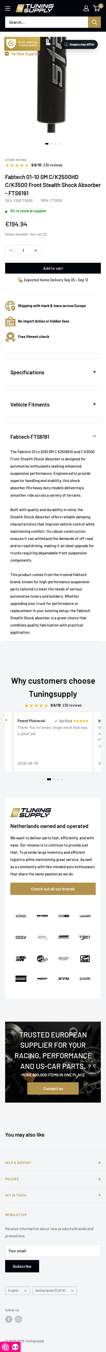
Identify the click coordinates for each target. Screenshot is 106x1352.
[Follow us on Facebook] (8, 1319)
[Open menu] (7, 8)
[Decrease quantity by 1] (10, 250)
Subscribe (22, 1266)
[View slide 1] (46, 144)
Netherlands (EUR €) (50, 1290)
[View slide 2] (51, 144)
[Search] (94, 22)
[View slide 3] (56, 144)
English (13, 1290)
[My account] (86, 8)
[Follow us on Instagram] (18, 1319)
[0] (96, 8)
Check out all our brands (53, 888)
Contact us (53, 1088)
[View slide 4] (60, 144)
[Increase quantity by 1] (35, 250)
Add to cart (53, 268)
